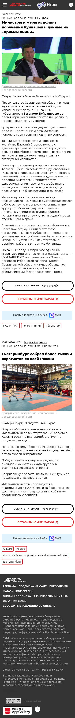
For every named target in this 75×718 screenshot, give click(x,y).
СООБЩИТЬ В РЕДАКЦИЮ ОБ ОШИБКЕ (29, 605)
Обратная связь (14, 601)
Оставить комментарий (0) (37, 299)
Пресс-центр (58, 586)
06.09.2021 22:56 (11, 14)
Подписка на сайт (33, 586)
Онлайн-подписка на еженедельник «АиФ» (35, 596)
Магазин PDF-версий (18, 591)
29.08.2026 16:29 (11, 342)
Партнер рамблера (33, 701)
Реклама (9, 586)
